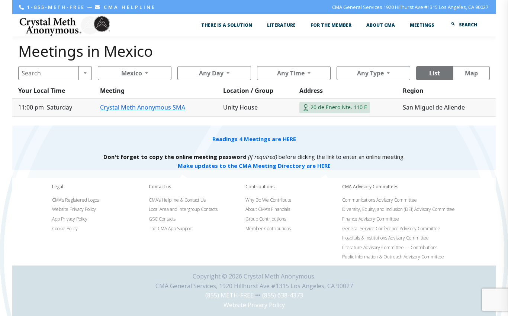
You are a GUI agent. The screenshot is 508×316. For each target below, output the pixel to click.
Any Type (370, 73)
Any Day (211, 73)
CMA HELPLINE (128, 7)
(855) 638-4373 (282, 295)
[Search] (85, 73)
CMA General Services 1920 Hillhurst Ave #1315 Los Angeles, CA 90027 (410, 7)
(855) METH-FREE (229, 295)
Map (471, 73)
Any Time (291, 73)
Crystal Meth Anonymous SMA (142, 107)
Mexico (131, 73)
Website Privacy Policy (254, 305)
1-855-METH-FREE (56, 7)
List (434, 73)
